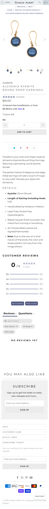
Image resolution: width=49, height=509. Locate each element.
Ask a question (17, 303)
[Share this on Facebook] (20, 148)
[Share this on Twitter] (14, 148)
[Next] (45, 39)
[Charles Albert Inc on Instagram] (22, 478)
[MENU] (1, 2)
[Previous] (4, 39)
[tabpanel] (24, 343)
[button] (24, 274)
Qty (4, 120)
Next (30, 7)
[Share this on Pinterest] (27, 148)
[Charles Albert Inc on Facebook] (18, 478)
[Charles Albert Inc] (24, 2)
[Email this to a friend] (34, 148)
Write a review (31, 303)
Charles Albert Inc (17, 500)
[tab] (26, 314)
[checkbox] (9, 332)
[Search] (39, 2)
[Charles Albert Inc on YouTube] (31, 478)
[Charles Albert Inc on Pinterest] (27, 478)
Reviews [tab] (10, 313)
